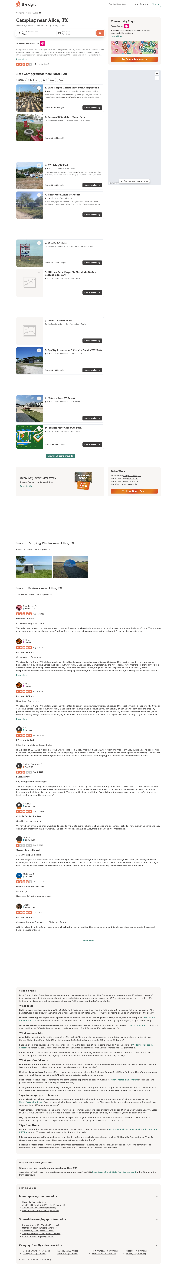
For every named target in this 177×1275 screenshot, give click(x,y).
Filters (23, 80)
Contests (20, 1258)
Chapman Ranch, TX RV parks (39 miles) (41, 1167)
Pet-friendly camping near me (104, 1268)
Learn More (116, 36)
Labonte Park (23, 710)
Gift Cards (20, 1254)
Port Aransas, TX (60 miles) (105, 1184)
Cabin (52, 80)
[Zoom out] (157, 78)
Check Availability (92, 108)
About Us (58, 1254)
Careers (57, 1263)
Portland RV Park (25, 552)
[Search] (100, 33)
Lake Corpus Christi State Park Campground (114, 1105)
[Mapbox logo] (114, 183)
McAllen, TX (132, 412)
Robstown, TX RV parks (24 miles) (38, 1164)
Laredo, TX (132, 418)
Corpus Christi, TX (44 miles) (36, 1184)
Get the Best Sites (117, 4)
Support (57, 1268)
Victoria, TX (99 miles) (136, 1184)
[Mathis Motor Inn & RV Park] (60, 370)
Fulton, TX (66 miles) (136, 1187)
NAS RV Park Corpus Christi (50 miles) (40, 1144)
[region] (134, 127)
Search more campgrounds (136, 181)
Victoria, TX (132, 415)
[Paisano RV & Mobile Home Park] (60, 127)
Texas (28, 13)
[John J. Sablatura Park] (60, 281)
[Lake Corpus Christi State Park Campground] (60, 98)
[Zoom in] (157, 73)
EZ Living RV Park (25, 674)
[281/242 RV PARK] (60, 220)
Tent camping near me (101, 1244)
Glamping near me (99, 1258)
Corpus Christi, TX (132, 409)
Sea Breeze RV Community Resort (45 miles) (43, 1138)
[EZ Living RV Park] (60, 159)
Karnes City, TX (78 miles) (104, 1187)
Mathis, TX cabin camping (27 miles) (39, 1161)
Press (56, 1258)
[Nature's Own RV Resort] (60, 342)
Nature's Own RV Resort (31, 1036)
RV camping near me (100, 1249)
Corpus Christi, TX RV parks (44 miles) (40, 1159)
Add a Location (22, 1249)
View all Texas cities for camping (35, 1193)
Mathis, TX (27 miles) (67, 1187)
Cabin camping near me (101, 1254)
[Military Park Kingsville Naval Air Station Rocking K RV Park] (60, 249)
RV (44, 80)
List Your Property (139, 4)
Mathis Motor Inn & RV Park (30, 820)
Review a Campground (26, 1244)
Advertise (58, 1249)
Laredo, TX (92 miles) (67, 1184)
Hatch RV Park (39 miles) (34, 1136)
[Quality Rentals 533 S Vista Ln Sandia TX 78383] (60, 311)
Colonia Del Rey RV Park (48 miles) (39, 1141)
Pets (61, 80)
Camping (20, 13)
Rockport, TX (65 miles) (34, 1187)
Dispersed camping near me (103, 1263)
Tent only (34, 80)
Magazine (20, 1263)
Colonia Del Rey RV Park (28, 750)
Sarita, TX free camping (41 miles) (38, 1170)
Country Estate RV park (28, 783)
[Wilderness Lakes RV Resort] (60, 188)
